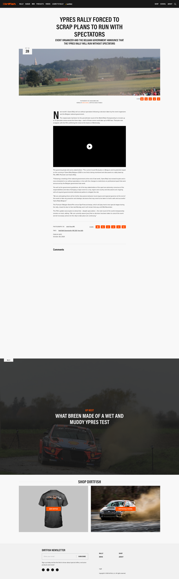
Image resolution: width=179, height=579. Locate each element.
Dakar (27, 4)
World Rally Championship (65, 230)
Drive (101, 557)
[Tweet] (146, 99)
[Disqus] (89, 324)
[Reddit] (158, 99)
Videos (48, 4)
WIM (33, 4)
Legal (100, 569)
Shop (156, 4)
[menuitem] (21, 4)
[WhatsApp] (150, 99)
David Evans (85, 103)
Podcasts (40, 4)
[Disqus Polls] (89, 275)
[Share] (141, 99)
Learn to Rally (58, 4)
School (163, 4)
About (170, 4)
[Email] (124, 226)
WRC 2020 (74, 230)
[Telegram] (154, 99)
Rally (21, 4)
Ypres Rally (80, 230)
